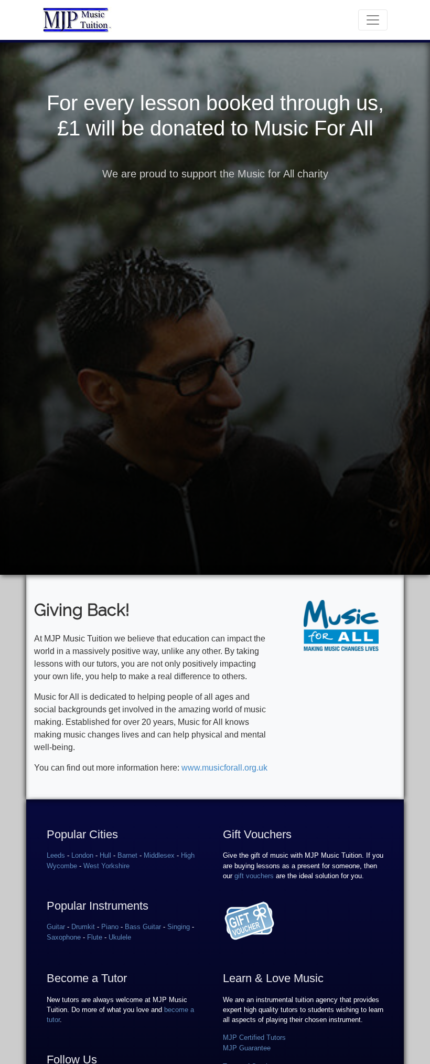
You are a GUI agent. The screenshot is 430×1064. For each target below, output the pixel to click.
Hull (105, 855)
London (82, 855)
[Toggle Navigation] (373, 19)
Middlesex (159, 855)
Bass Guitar (143, 927)
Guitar (56, 927)
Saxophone (64, 937)
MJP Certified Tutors (254, 1037)
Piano (110, 927)
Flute (94, 937)
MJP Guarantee (247, 1048)
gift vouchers (254, 876)
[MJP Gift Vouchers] (249, 920)
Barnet (127, 855)
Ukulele (120, 937)
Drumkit (83, 927)
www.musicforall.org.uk (224, 767)
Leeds (56, 855)
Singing (178, 927)
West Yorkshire (106, 866)
